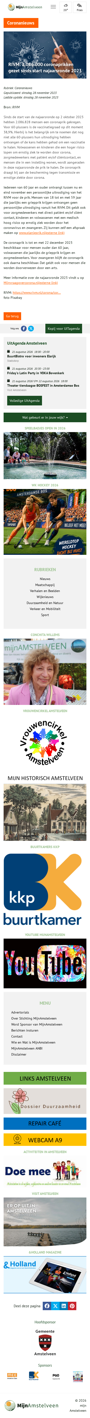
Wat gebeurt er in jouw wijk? (44, 417)
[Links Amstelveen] (45, 1078)
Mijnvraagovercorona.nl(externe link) (31, 283)
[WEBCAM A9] (45, 1139)
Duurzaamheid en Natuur (45, 603)
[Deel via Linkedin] (64, 1306)
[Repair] (45, 1124)
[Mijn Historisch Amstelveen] (45, 808)
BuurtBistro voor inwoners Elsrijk (31, 356)
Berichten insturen (24, 1030)
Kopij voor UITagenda (64, 328)
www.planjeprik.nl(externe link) (42, 233)
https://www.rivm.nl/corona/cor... (37, 292)
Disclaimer (18, 1054)
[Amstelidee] (78, 1376)
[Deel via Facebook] (47, 1306)
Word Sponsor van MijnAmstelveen (36, 1024)
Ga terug (12, 316)
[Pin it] (72, 1306)
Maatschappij (45, 585)
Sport (45, 615)
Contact (17, 1036)
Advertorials (20, 1012)
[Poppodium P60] (56, 1376)
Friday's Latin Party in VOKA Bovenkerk (35, 373)
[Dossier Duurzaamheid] (45, 1101)
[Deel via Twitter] (55, 1306)
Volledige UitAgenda (25, 400)
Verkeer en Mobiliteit (45, 609)
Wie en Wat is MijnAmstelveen (33, 1042)
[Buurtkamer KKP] (34, 1376)
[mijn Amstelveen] (24, 7)
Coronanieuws (23, 88)
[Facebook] (24, 328)
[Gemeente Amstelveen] (45, 1342)
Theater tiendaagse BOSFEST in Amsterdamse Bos (43, 385)
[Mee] (12, 1376)
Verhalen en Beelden (45, 591)
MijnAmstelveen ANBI (26, 1048)
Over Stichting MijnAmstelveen (34, 1018)
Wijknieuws (45, 597)
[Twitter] (31, 328)
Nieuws (45, 579)
